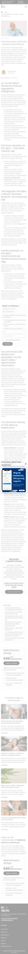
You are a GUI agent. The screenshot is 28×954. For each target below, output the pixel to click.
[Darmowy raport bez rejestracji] (14, 492)
